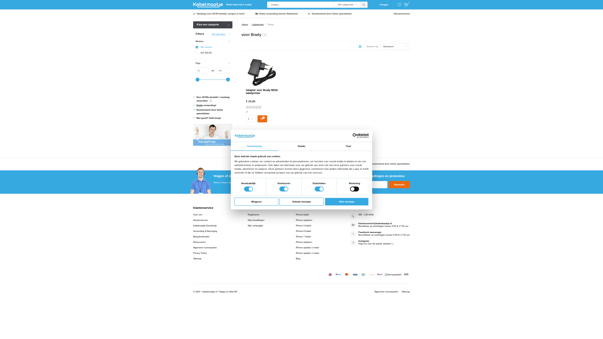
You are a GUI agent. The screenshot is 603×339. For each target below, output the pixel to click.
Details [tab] (301, 146)
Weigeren (256, 201)
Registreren (253, 214)
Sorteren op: (373, 46)
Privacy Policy (200, 253)
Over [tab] (348, 146)
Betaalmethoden (201, 236)
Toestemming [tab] (254, 146)
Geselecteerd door (332, 13)
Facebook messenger (369, 232)
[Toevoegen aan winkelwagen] (262, 118)
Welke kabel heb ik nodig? (239, 4)
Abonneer (399, 184)
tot (211, 70)
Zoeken (364, 5)
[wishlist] (399, 4)
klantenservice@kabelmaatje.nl (375, 223)
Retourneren (199, 242)
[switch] (283, 189)
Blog (298, 258)
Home (245, 24)
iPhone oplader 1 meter (307, 253)
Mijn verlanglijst (255, 225)
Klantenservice (402, 13)
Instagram (363, 241)
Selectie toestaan (301, 201)
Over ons (197, 214)
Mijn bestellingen (256, 220)
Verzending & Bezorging (205, 231)
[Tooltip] (210, 101)
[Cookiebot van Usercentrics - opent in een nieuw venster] (355, 135)
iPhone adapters (304, 220)
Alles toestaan (346, 201)
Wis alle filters (218, 34)
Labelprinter (258, 24)
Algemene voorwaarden (205, 247)
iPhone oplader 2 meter (307, 247)
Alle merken (206, 47)
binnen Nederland (278, 13)
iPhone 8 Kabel (303, 231)
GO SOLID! (206, 52)
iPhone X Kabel (303, 225)
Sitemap (197, 258)
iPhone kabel (302, 214)
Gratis (199, 105)
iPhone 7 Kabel (303, 236)
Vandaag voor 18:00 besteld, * (221, 13)
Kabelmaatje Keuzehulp (205, 225)
